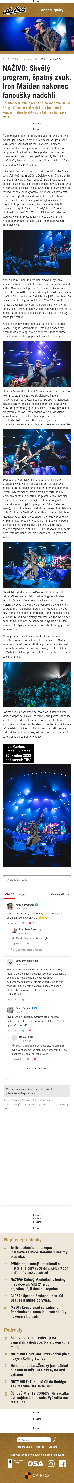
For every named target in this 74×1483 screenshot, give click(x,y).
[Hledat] (54, 1439)
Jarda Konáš (30, 59)
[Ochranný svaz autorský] (36, 1463)
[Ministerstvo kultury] (15, 1463)
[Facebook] (62, 1463)
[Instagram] (51, 1463)
